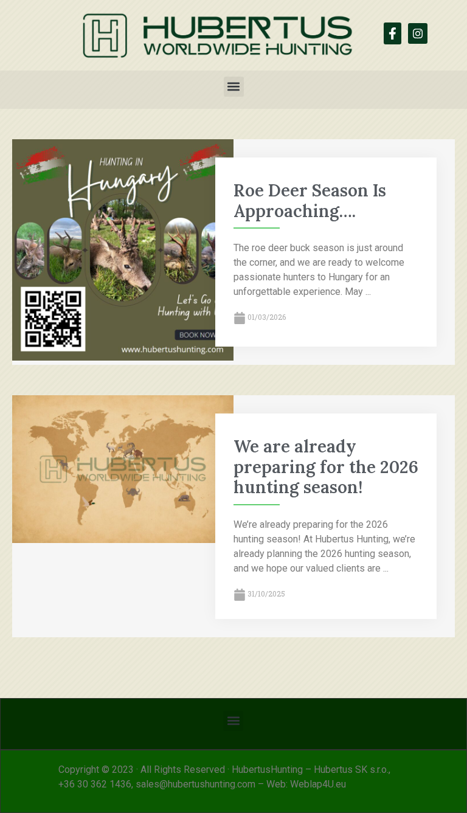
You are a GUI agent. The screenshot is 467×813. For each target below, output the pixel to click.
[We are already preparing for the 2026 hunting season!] (123, 539)
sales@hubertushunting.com (195, 784)
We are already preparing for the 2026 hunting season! (326, 466)
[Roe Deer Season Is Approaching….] (123, 357)
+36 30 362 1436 (94, 784)
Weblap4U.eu (318, 784)
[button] (234, 87)
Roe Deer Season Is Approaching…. (310, 200)
